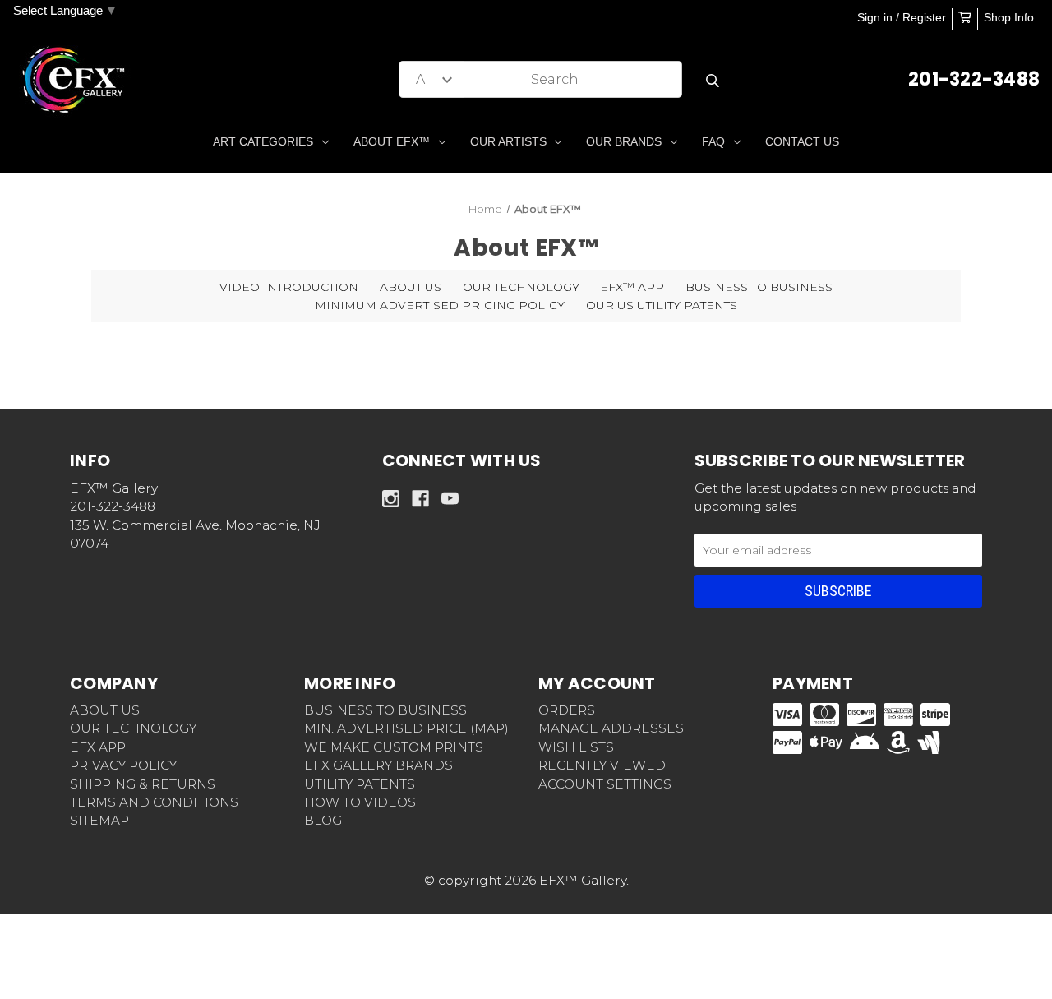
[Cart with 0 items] (965, 17)
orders (566, 710)
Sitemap (99, 820)
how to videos (360, 802)
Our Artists (508, 141)
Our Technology (521, 287)
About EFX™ (391, 141)
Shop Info (1009, 17)
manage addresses (611, 728)
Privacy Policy (123, 765)
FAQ (713, 141)
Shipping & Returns (142, 784)
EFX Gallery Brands (378, 765)
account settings (604, 784)
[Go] (712, 80)
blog (323, 820)
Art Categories (263, 141)
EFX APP (98, 747)
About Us (410, 287)
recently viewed (602, 765)
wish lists (576, 747)
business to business (385, 710)
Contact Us (802, 141)
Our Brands (624, 141)
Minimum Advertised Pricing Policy (440, 305)
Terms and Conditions (154, 802)
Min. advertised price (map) (406, 728)
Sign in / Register (901, 17)
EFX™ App (632, 287)
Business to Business (759, 287)
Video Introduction (288, 287)
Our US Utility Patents (661, 305)
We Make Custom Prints (393, 747)
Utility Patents (359, 784)
